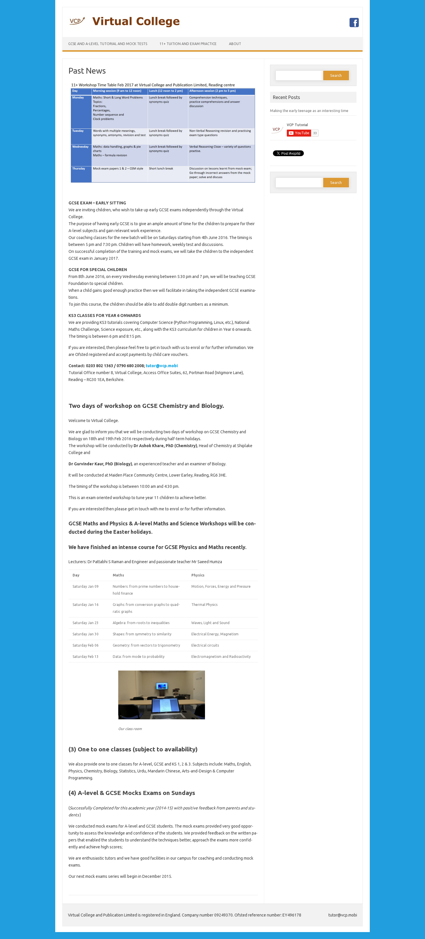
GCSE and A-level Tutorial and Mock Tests (107, 44)
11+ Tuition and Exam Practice (188, 44)
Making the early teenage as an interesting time (309, 111)
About (235, 44)
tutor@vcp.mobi (162, 365)
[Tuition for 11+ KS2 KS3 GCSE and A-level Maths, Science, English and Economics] (124, 27)
